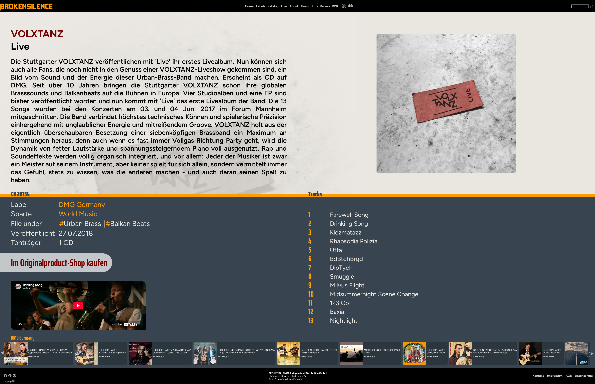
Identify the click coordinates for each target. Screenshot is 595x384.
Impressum (554, 375)
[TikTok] (10, 376)
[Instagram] (14, 376)
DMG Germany (23, 338)
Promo (325, 6)
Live (284, 6)
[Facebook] (5, 376)
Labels (260, 6)
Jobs (314, 6)
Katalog (273, 6)
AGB (569, 375)
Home (249, 6)
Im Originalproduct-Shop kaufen (59, 262)
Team (305, 6)
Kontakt (538, 375)
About (293, 6)
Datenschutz (584, 375)
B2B (335, 6)
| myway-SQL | (10, 381)
